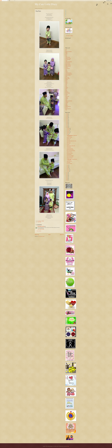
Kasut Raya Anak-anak (70, 148)
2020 (67, 121)
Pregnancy (66, 87)
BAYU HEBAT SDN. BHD (41, 226)
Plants (66, 86)
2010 (67, 177)
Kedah (66, 70)
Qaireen (66, 88)
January (68, 171)
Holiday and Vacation (68, 66)
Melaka (66, 76)
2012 (67, 175)
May (67, 166)
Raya (66, 89)
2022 (67, 118)
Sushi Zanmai (68, 143)
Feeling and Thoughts (68, 58)
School (66, 95)
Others (66, 80)
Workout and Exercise (68, 108)
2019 (67, 122)
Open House (68, 139)
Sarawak (66, 94)
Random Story (68, 142)
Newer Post (37, 234)
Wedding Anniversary (68, 106)
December (68, 128)
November (68, 129)
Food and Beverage (67, 59)
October (68, 130)
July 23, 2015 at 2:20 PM (41, 229)
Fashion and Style (67, 57)
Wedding (66, 105)
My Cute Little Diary (46, 4)
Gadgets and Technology (68, 61)
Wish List (66, 107)
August (68, 133)
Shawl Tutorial (67, 96)
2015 (67, 127)
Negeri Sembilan (67, 78)
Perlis (66, 85)
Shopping (66, 97)
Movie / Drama (67, 77)
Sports (66, 99)
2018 (67, 123)
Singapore (66, 98)
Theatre (66, 104)
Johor (66, 69)
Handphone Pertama (69, 137)
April (67, 167)
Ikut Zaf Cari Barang (69, 163)
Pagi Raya (68, 144)
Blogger (66, 52)
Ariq (65, 50)
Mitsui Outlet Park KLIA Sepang (71, 150)
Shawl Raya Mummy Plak (70, 149)
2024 (67, 116)
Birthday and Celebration (68, 51)
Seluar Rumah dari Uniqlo (70, 156)
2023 (67, 117)
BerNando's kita (69, 138)
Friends (66, 60)
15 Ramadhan (68, 162)
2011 (67, 176)
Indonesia (66, 67)
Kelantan (66, 71)
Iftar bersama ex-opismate (70, 155)
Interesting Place (67, 68)
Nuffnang (66, 79)
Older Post (62, 234)
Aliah (66, 49)
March (68, 168)
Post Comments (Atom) (41, 236)
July (67, 134)
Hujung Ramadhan (69, 154)
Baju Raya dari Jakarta (70, 153)
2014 (67, 172)
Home (49, 234)
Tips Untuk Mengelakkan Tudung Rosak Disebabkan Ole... (72, 135)
